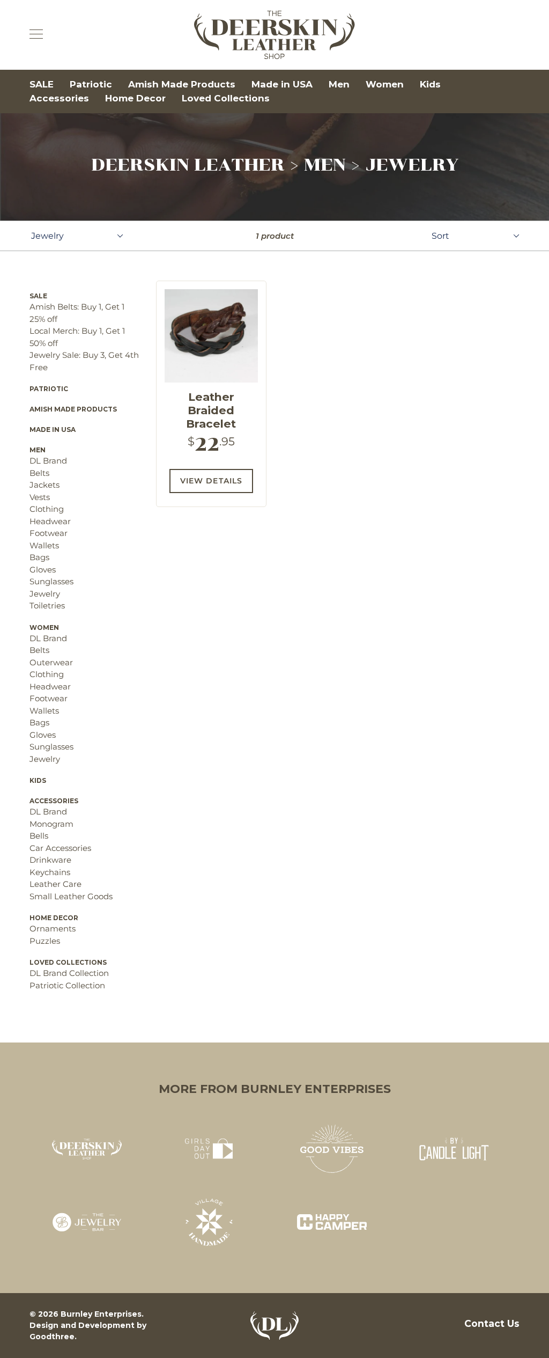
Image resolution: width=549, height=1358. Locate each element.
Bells (38, 836)
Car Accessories (60, 848)
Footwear (48, 533)
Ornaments (52, 928)
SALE (41, 84)
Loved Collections (226, 98)
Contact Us (492, 1323)
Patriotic (91, 84)
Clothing (46, 509)
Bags (39, 557)
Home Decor (135, 98)
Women (385, 84)
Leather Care (55, 884)
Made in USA (282, 84)
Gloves (42, 569)
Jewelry (44, 594)
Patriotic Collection (67, 985)
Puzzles (44, 941)
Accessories (59, 98)
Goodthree (52, 1336)
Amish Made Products (181, 84)
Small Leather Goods (71, 896)
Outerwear (51, 662)
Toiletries (47, 605)
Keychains (49, 872)
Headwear (50, 521)
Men (339, 84)
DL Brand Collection (69, 973)
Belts (39, 473)
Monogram (51, 824)
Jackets (44, 485)
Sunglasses (51, 581)
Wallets (44, 545)
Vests (39, 497)
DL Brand (48, 461)
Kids (430, 84)
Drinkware (50, 860)
